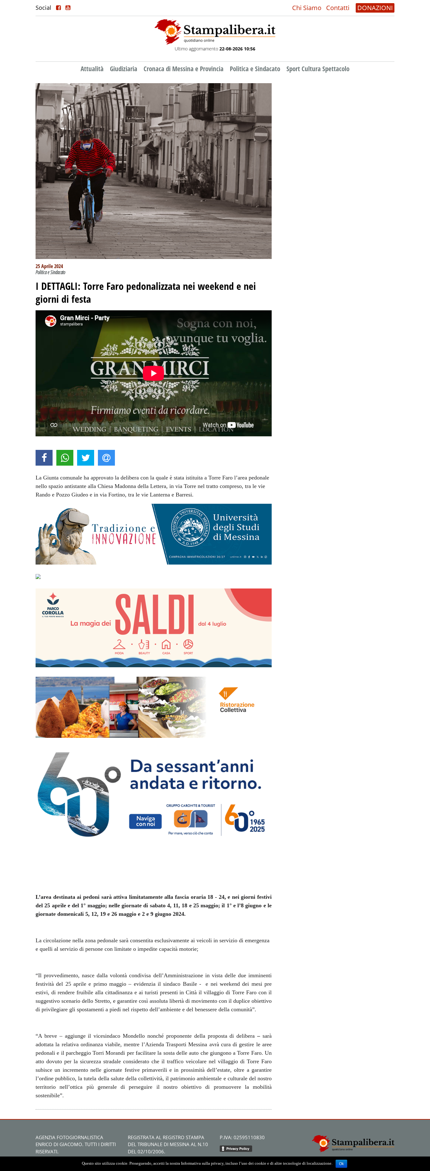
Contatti (337, 7)
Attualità (92, 68)
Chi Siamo (306, 7)
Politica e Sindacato (255, 68)
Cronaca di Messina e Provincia (183, 68)
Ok (341, 1164)
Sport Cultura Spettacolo (317, 68)
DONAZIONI (375, 7)
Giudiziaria (123, 68)
